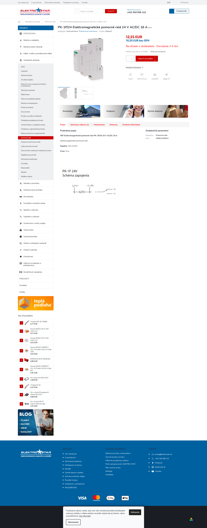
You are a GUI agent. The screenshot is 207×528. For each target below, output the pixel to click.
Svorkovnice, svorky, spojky (34, 223)
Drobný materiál (30, 250)
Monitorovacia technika (32, 190)
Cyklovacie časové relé (29, 146)
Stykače (23, 172)
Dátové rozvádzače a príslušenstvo (32, 264)
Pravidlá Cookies (71, 480)
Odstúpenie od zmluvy (71, 3)
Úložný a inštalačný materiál (34, 243)
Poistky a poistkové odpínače (31, 116)
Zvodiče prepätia (27, 80)
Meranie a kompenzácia (29, 103)
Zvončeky (24, 163)
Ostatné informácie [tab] (131, 124)
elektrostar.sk (160, 467)
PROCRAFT (24, 278)
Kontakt (84, 3)
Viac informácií (85, 516)
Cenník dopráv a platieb (74, 472)
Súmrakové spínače (28, 90)
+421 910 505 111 (162, 458)
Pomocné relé (26, 138)
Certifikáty (109, 475)
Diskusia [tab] (113, 124)
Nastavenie (73, 522)
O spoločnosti (36, 3)
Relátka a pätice (26, 176)
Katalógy (108, 471)
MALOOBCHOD (71, 487)
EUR (169, 3)
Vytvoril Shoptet (200, 519)
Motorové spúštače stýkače (30, 99)
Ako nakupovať (23, 3)
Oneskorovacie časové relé (30, 142)
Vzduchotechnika (30, 236)
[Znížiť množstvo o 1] (134, 60)
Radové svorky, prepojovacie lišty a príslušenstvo (33, 85)
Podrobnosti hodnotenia (88, 31)
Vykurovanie (28, 230)
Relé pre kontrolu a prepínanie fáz (33, 133)
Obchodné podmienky (52, 3)
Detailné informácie (133, 67)
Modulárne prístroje (31, 60)
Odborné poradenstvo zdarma (116, 460)
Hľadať (111, 11)
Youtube (158, 471)
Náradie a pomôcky (31, 183)
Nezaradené (25, 168)
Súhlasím (135, 512)
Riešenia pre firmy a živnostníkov (118, 453)
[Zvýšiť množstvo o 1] (134, 57)
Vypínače (24, 71)
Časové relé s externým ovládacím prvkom (36, 151)
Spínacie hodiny (26, 75)
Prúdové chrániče (27, 107)
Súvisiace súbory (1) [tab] (79, 124)
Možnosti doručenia (158, 51)
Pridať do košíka (145, 59)
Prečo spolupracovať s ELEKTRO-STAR (120, 464)
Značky (22, 292)
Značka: (105, 31)
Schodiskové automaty (29, 159)
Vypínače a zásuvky (31, 216)
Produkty (23, 285)
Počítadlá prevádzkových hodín (32, 120)
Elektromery (25, 94)
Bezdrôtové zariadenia (32, 272)
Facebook (158, 463)
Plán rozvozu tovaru (113, 467)
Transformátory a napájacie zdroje (33, 125)
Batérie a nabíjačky (31, 40)
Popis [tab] (62, 124)
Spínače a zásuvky (30, 210)
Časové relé (25, 112)
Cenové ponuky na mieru (114, 457)
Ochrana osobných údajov (75, 476)
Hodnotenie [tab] (99, 124)
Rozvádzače (28, 196)
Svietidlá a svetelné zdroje (34, 203)
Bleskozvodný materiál (32, 47)
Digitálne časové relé (28, 155)
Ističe (23, 67)
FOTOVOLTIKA (29, 33)
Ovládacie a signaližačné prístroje (33, 129)
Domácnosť (28, 256)
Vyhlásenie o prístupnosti (74, 484)
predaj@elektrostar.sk (163, 454)
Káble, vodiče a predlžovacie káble (37, 53)
